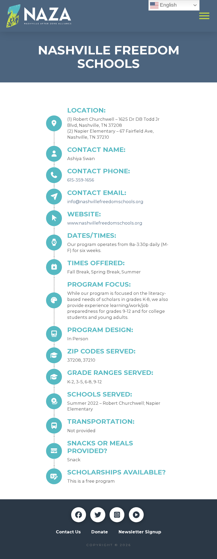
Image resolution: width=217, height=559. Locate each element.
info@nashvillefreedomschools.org (105, 201)
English (168, 5)
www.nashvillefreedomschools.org (104, 223)
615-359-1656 (80, 180)
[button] (204, 15)
